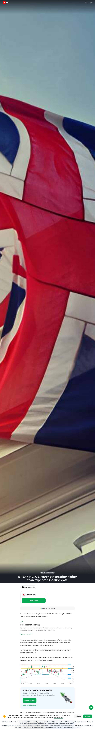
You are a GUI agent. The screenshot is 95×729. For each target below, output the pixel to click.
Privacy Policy (58, 717)
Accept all (88, 716)
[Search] (86, 2)
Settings (78, 716)
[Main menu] (91, 2)
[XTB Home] (5, 2)
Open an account (29, 700)
